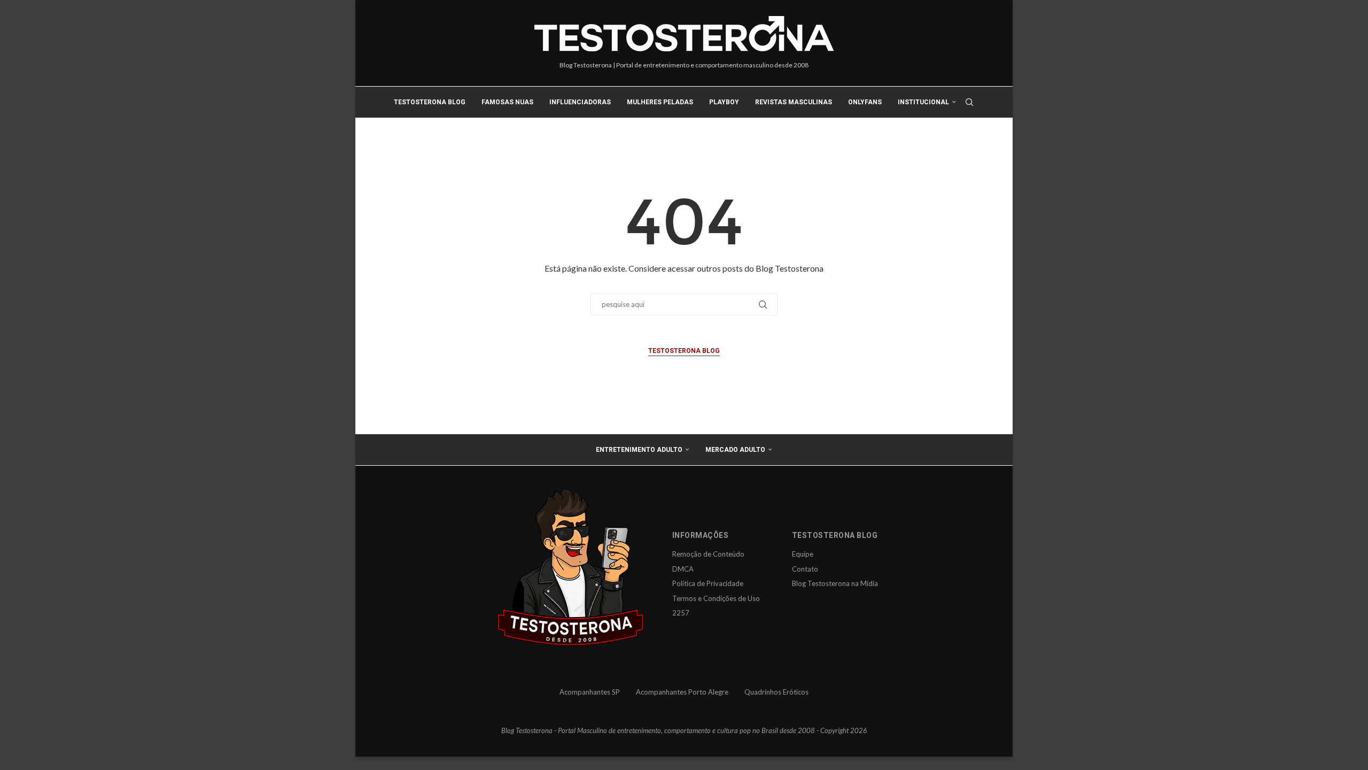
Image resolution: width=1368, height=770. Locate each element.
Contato (805, 569)
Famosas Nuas (507, 102)
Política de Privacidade (707, 583)
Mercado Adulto (735, 449)
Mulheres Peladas (660, 102)
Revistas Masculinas (793, 102)
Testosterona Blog (429, 102)
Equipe (802, 554)
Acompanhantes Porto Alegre (682, 692)
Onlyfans (865, 102)
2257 (680, 613)
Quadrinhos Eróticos (776, 692)
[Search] (969, 102)
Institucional (923, 102)
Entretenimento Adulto (639, 449)
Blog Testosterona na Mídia (835, 583)
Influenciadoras (580, 102)
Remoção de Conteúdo (708, 554)
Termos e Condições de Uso (716, 598)
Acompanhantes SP (589, 692)
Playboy (724, 102)
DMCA (683, 569)
